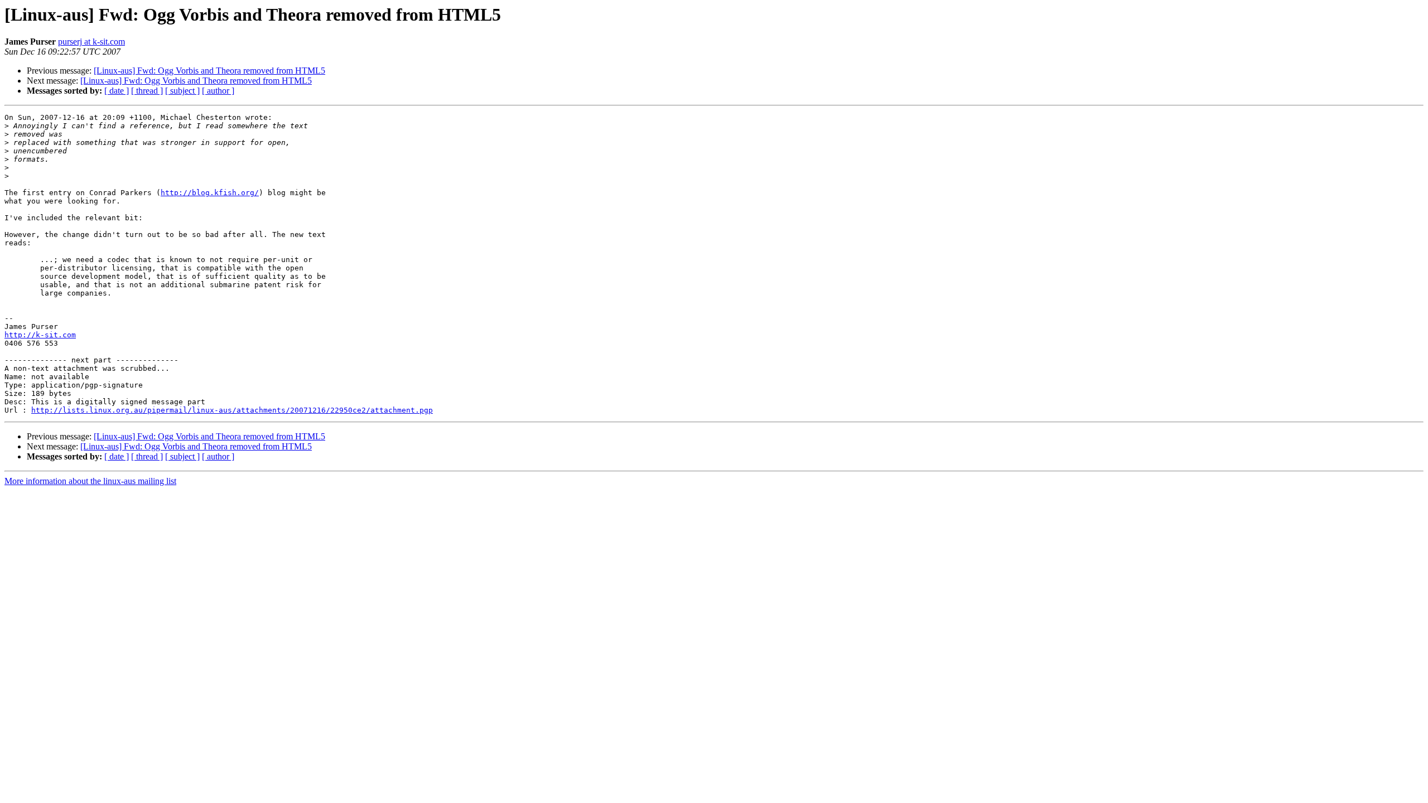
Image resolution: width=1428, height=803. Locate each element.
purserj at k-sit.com (91, 41)
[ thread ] (147, 90)
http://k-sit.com (40, 335)
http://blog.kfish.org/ (210, 192)
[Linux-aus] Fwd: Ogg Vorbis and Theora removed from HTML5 (209, 70)
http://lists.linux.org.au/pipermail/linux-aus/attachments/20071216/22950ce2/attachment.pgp (232, 410)
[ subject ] (182, 90)
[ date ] (116, 90)
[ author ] (218, 90)
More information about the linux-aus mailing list (90, 481)
